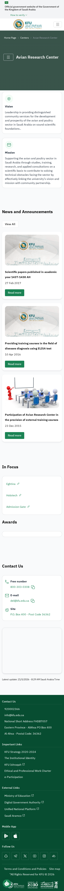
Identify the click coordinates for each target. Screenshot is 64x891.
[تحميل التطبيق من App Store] (15, 836)
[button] (32, 265)
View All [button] (10, 224)
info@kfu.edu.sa (14, 715)
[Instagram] (44, 856)
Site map (54, 869)
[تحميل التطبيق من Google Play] (6, 836)
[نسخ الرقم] (33, 587)
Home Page (10, 38)
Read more (14, 293)
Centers (24, 38)
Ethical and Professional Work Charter (27, 771)
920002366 (12, 709)
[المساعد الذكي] (7, 883)
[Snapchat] (6, 856)
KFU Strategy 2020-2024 (20, 752)
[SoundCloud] (54, 856)
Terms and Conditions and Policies (25, 869)
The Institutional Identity (19, 758)
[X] (25, 856)
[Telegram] (15, 856)
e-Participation (13, 777)
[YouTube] (35, 856)
